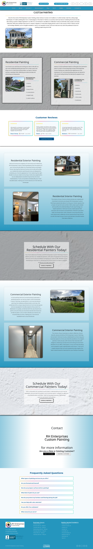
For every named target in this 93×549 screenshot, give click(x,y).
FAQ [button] (54, 8)
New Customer (49, 454)
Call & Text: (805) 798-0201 (61, 3)
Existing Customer (63, 454)
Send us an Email (44, 3)
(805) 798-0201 (12, 529)
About (20, 8)
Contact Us (78, 8)
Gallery (61, 8)
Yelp (43, 133)
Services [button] (28, 8)
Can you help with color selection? (31, 502)
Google (22, 133)
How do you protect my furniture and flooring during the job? (39, 497)
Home (13, 8)
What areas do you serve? (29, 512)
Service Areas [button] (38, 8)
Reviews (69, 8)
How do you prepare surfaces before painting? (35, 488)
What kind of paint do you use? (30, 492)
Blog (48, 8)
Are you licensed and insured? (30, 483)
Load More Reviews (46, 139)
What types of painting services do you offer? (35, 478)
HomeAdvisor (73, 133)
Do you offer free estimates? (29, 507)
